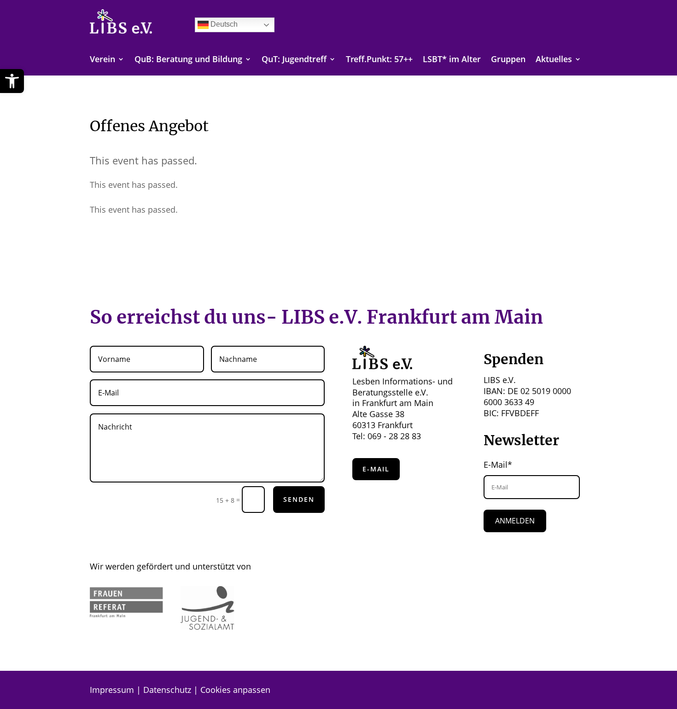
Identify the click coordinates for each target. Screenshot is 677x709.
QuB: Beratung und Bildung (188, 60)
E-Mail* (498, 464)
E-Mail (376, 469)
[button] (12, 81)
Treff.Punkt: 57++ (379, 60)
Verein (102, 60)
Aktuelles (554, 60)
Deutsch (223, 24)
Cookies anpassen (235, 689)
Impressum (112, 689)
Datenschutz (167, 689)
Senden (299, 499)
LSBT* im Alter (452, 60)
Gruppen (508, 60)
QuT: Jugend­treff (294, 60)
